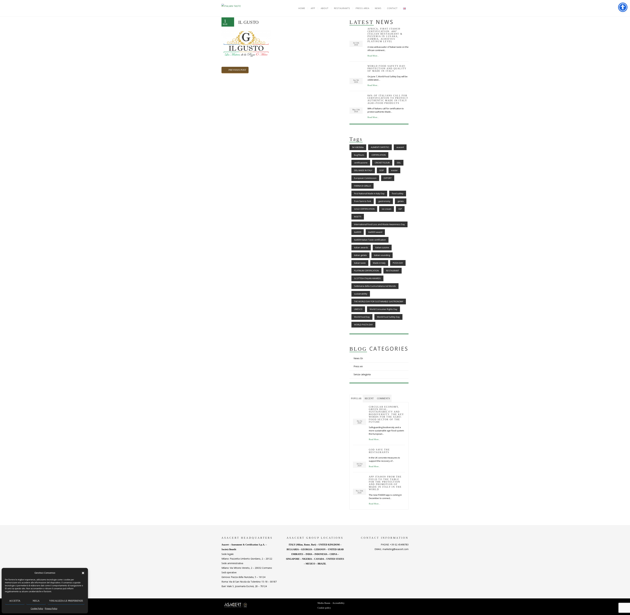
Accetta (14, 600)
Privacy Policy (51, 608)
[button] (83, 572)
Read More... (373, 55)
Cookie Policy (37, 608)
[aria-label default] (231, 6)
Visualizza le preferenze (66, 600)
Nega (36, 600)
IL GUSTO (248, 22)
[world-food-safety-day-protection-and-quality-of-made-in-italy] (356, 409)
